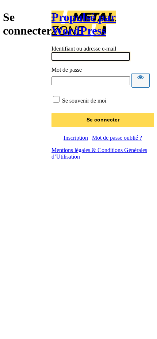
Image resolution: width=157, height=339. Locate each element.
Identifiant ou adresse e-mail (83, 48)
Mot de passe (66, 70)
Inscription (76, 138)
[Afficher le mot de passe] (140, 80)
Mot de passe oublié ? (117, 138)
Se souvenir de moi (84, 100)
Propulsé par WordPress (83, 24)
